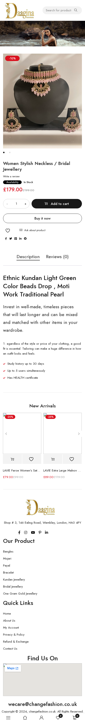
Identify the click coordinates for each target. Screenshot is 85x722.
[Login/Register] (41, 718)
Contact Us (10, 648)
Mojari (7, 558)
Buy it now (42, 218)
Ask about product (34, 230)
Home (7, 613)
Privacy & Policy (14, 634)
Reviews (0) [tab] (57, 257)
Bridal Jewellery (13, 586)
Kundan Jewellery (14, 579)
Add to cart (60, 203)
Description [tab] (28, 257)
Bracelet (8, 572)
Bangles (8, 551)
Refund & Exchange (16, 641)
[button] (12, 459)
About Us (9, 620)
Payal (6, 565)
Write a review (11, 176)
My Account (11, 627)
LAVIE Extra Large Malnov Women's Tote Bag (62, 470)
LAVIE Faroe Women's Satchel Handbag (22, 470)
